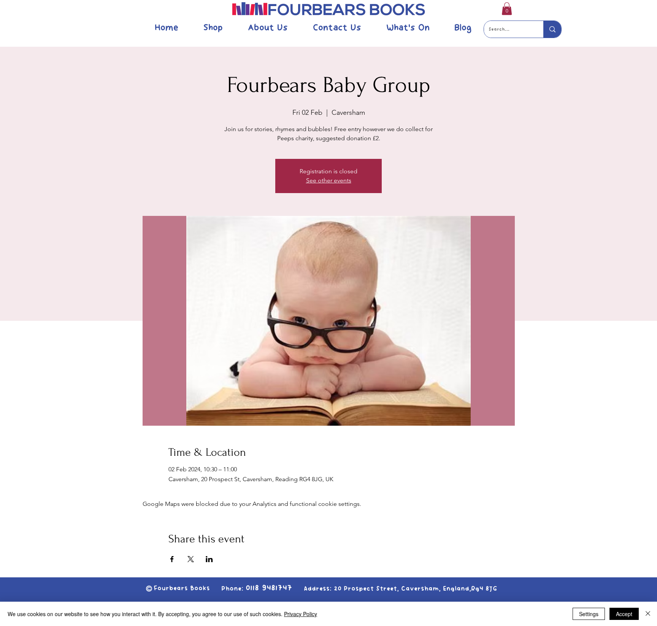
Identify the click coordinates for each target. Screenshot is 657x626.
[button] (506, 8)
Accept (624, 614)
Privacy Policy (300, 614)
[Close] (647, 614)
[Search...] (552, 29)
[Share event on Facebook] (172, 559)
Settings (588, 614)
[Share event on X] (190, 559)
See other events (328, 180)
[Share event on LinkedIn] (209, 559)
